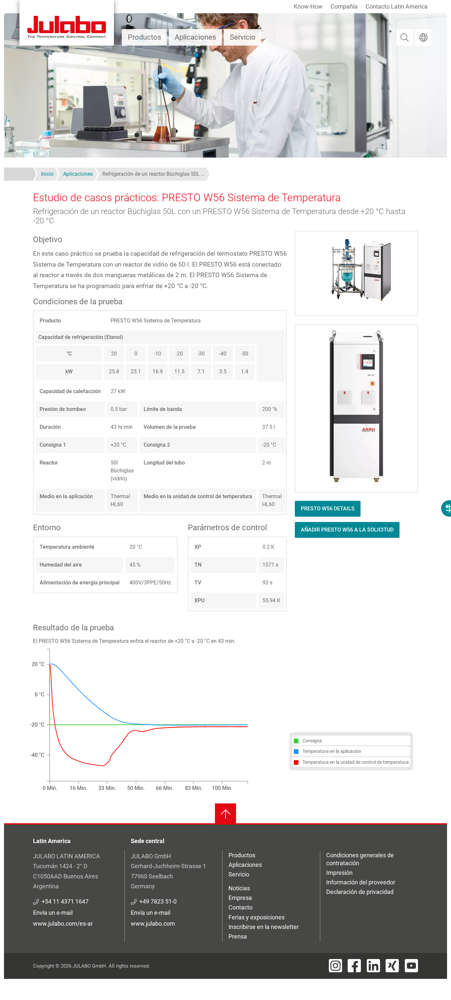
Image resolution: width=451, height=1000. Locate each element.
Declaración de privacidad (360, 891)
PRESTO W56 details (328, 508)
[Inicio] (66, 23)
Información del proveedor (360, 882)
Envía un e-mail (53, 912)
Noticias (239, 888)
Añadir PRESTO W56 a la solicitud (347, 530)
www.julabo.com (153, 923)
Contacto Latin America (396, 6)
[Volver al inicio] (225, 814)
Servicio (243, 37)
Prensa (237, 936)
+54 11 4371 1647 (65, 901)
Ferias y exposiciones (256, 917)
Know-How (308, 6)
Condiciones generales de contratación (360, 859)
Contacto (240, 907)
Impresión (339, 872)
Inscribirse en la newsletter (263, 926)
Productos (144, 37)
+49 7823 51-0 (158, 901)
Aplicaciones (195, 37)
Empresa (240, 897)
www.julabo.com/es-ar (63, 923)
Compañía (344, 6)
